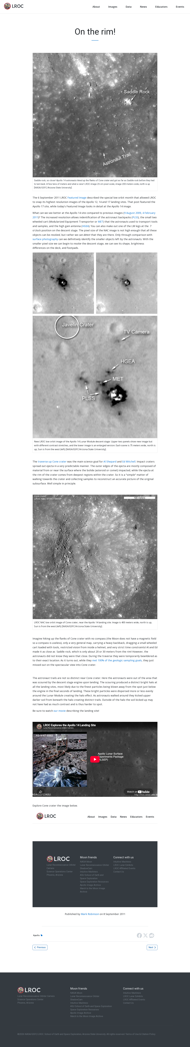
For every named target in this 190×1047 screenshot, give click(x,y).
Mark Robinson (90, 914)
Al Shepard (109, 461)
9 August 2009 (132, 213)
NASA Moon (76, 993)
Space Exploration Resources (84, 1009)
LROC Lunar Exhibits (133, 996)
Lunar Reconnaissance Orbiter (84, 996)
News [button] (143, 6)
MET (100, 221)
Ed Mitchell (128, 461)
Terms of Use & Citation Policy (140, 1034)
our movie (60, 710)
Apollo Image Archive (80, 1013)
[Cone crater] (95, 556)
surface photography (45, 239)
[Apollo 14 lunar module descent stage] (95, 345)
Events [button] (180, 6)
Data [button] (129, 6)
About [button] (96, 6)
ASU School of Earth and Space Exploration (91, 1006)
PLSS (135, 217)
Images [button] (112, 6)
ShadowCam (76, 999)
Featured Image (76, 197)
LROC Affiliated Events (134, 999)
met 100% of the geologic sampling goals (117, 660)
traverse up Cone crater (52, 461)
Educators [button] (161, 6)
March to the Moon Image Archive (86, 1016)
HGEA (85, 226)
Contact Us (128, 1003)
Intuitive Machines (79, 1003)
